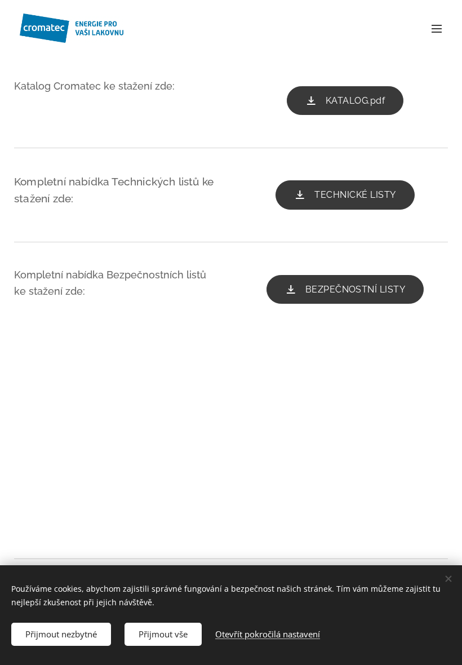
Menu (436, 28)
